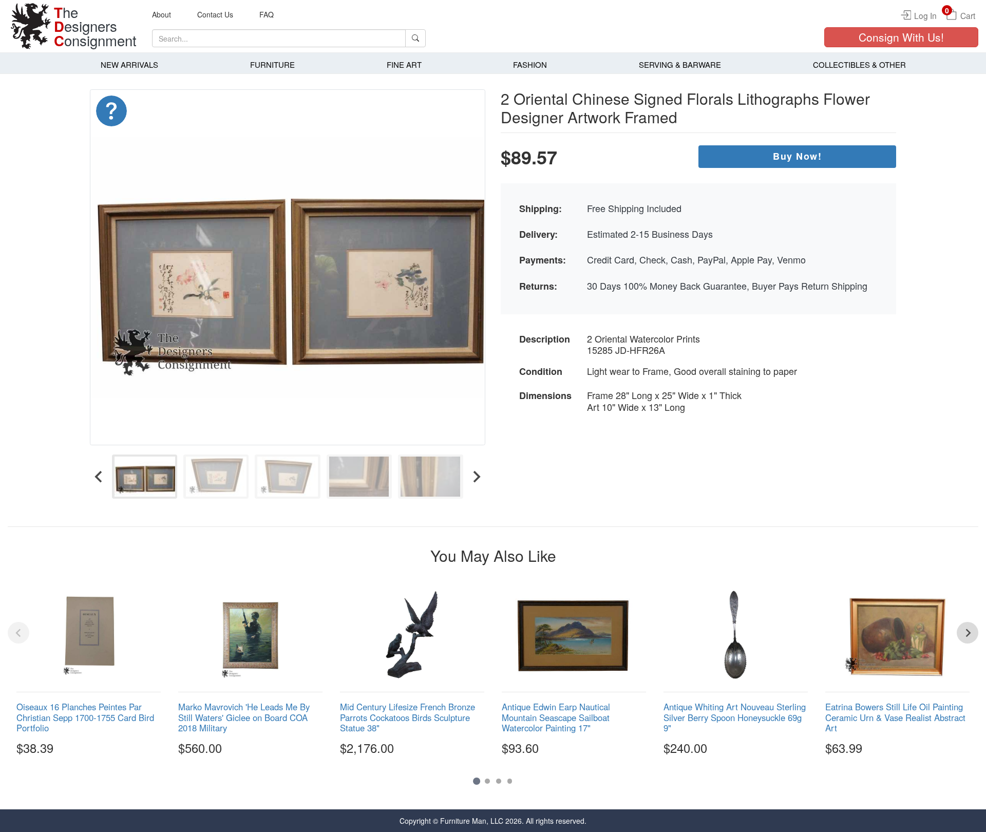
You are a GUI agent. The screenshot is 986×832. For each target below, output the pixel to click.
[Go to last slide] (99, 476)
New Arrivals (129, 64)
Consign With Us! (901, 37)
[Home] (31, 26)
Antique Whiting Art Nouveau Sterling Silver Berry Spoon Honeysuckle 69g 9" (734, 717)
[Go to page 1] (476, 781)
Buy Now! (797, 156)
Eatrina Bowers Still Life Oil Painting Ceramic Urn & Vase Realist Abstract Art (895, 717)
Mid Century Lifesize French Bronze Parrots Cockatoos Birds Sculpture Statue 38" (407, 717)
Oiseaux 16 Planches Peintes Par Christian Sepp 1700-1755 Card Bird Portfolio (85, 717)
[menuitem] (144, 476)
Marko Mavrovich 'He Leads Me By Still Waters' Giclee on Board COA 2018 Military (244, 717)
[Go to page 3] (498, 781)
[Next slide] (476, 476)
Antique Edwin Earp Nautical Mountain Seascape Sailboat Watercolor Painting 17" (556, 717)
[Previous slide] (18, 633)
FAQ (266, 14)
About (161, 14)
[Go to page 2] (487, 781)
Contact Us (215, 14)
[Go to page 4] (510, 781)
